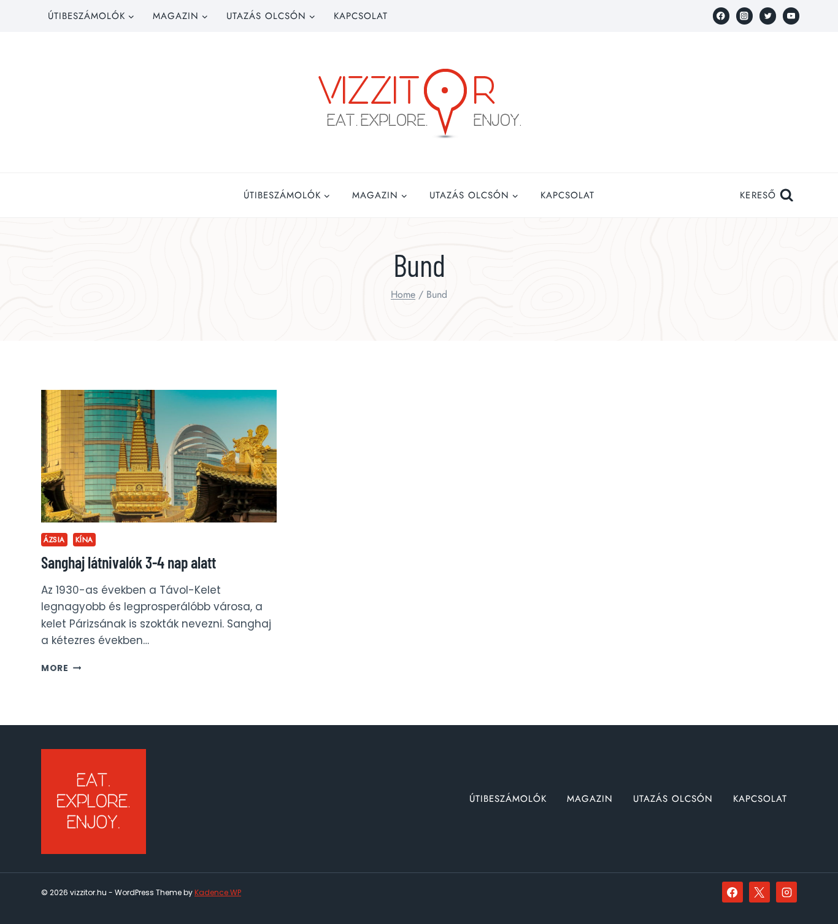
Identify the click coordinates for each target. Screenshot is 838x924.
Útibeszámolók (508, 799)
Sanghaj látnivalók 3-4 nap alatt (128, 562)
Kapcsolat (361, 16)
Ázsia (54, 539)
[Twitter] (767, 15)
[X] (759, 892)
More (61, 668)
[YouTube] (791, 15)
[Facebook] (721, 15)
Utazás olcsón (673, 799)
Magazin (590, 799)
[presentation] (159, 456)
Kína (84, 539)
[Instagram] (744, 15)
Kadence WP (217, 892)
